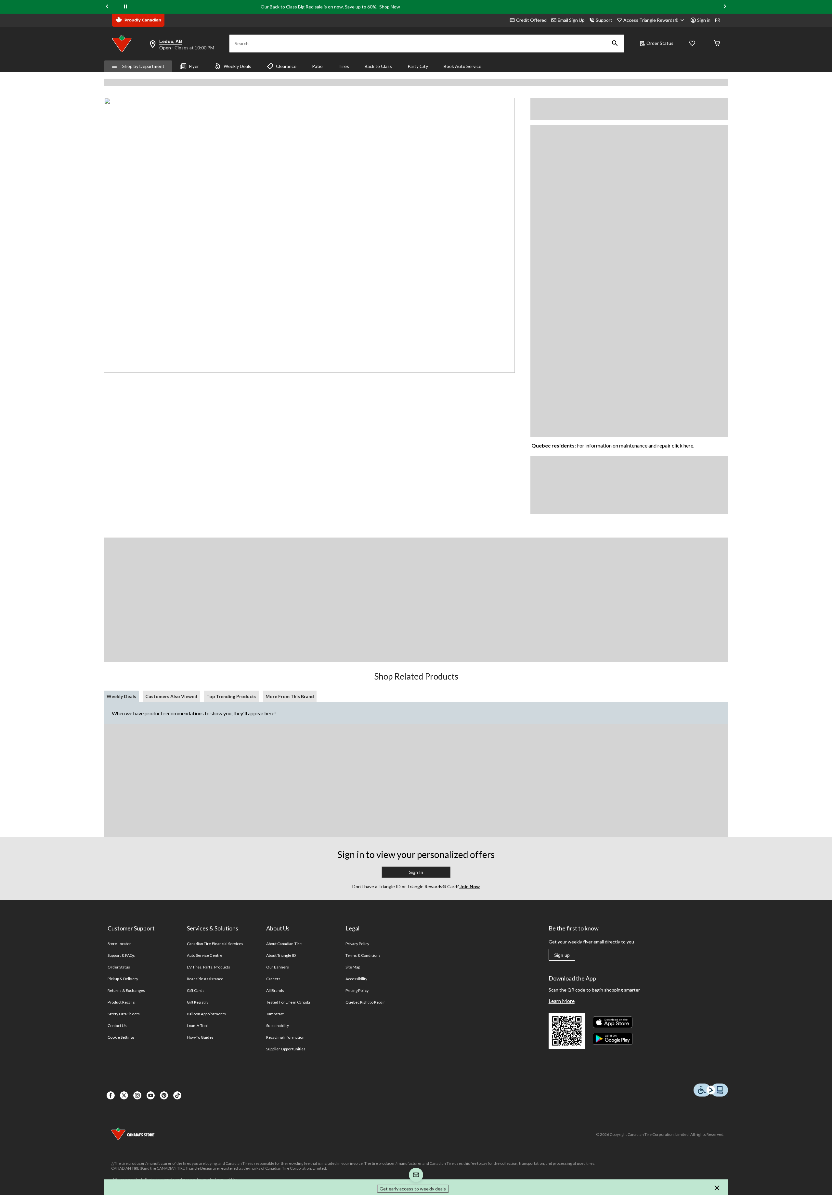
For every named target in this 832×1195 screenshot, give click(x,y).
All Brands (275, 990)
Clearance (286, 66)
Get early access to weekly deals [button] (413, 1188)
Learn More (562, 1001)
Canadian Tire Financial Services (215, 943)
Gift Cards (195, 990)
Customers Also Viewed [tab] (171, 696)
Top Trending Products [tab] (231, 696)
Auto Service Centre (204, 955)
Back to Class (378, 66)
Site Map (352, 967)
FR (717, 20)
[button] (615, 43)
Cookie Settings (121, 1037)
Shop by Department (143, 66)
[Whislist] (692, 43)
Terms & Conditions (363, 955)
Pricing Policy (357, 990)
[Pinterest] (164, 1095)
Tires (343, 66)
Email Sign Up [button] (571, 20)
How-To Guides (200, 1037)
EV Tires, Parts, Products (208, 967)
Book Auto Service (462, 66)
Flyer (194, 66)
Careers (273, 978)
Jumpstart (275, 1013)
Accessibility (356, 978)
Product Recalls (121, 1002)
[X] (124, 1095)
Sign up (562, 955)
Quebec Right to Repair (365, 1002)
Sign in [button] (703, 20)
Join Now (469, 886)
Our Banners (277, 967)
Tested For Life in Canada (288, 1002)
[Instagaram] (137, 1095)
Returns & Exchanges (126, 990)
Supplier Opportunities (286, 1048)
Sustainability (277, 1025)
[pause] (125, 7)
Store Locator (119, 943)
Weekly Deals (237, 66)
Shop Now (389, 6)
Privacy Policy (357, 943)
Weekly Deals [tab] (121, 696)
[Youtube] (151, 1095)
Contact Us (117, 1025)
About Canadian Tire (284, 943)
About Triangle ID (281, 955)
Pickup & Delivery (123, 978)
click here (682, 445)
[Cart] (717, 43)
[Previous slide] (107, 7)
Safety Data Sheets (124, 1013)
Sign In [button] (416, 872)
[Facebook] (111, 1095)
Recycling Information (285, 1037)
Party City (418, 66)
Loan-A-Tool (197, 1025)
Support (604, 20)
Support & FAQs (121, 955)
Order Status (659, 43)
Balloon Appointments (206, 1013)
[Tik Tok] (177, 1095)
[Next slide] (725, 7)
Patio (317, 66)
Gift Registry (198, 1002)
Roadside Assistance (205, 978)
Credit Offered (531, 20)
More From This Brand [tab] (290, 696)
